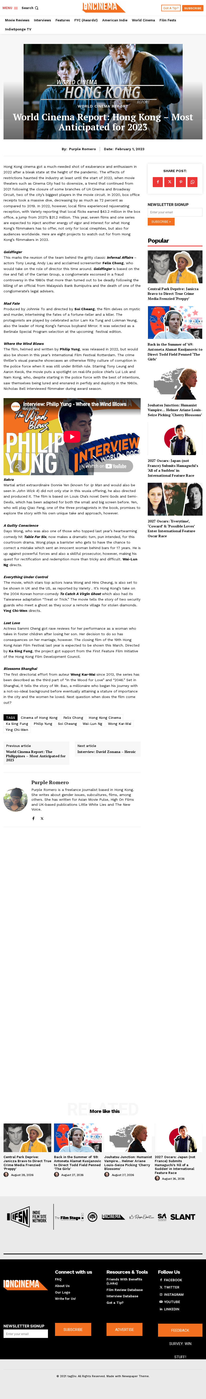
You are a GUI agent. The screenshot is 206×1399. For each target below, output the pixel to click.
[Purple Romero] (16, 800)
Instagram (174, 1295)
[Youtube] (161, 1302)
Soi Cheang (67, 724)
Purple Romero (82, 149)
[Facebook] (33, 817)
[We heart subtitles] (103, 7)
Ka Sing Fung (17, 724)
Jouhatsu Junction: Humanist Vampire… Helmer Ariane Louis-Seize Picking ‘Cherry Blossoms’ (175, 410)
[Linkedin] (161, 1309)
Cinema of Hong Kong (39, 718)
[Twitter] (42, 817)
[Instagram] (161, 1295)
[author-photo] (7, 1174)
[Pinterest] (181, 182)
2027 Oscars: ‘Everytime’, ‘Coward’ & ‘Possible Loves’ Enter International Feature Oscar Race (171, 528)
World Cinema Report (103, 106)
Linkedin (171, 1309)
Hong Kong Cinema (105, 718)
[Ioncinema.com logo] (26, 1285)
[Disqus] (72, 897)
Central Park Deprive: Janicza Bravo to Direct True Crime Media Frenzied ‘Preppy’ (173, 293)
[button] (30, 8)
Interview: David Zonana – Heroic (106, 752)
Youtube (172, 1302)
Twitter (171, 1287)
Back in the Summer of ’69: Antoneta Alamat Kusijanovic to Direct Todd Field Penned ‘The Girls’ (175, 351)
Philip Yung (43, 724)
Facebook (173, 1280)
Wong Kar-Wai (119, 724)
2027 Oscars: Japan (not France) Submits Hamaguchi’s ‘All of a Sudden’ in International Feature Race (173, 468)
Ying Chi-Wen (17, 730)
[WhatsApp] (192, 182)
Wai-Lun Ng (92, 724)
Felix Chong (73, 718)
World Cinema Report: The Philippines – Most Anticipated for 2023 (36, 756)
